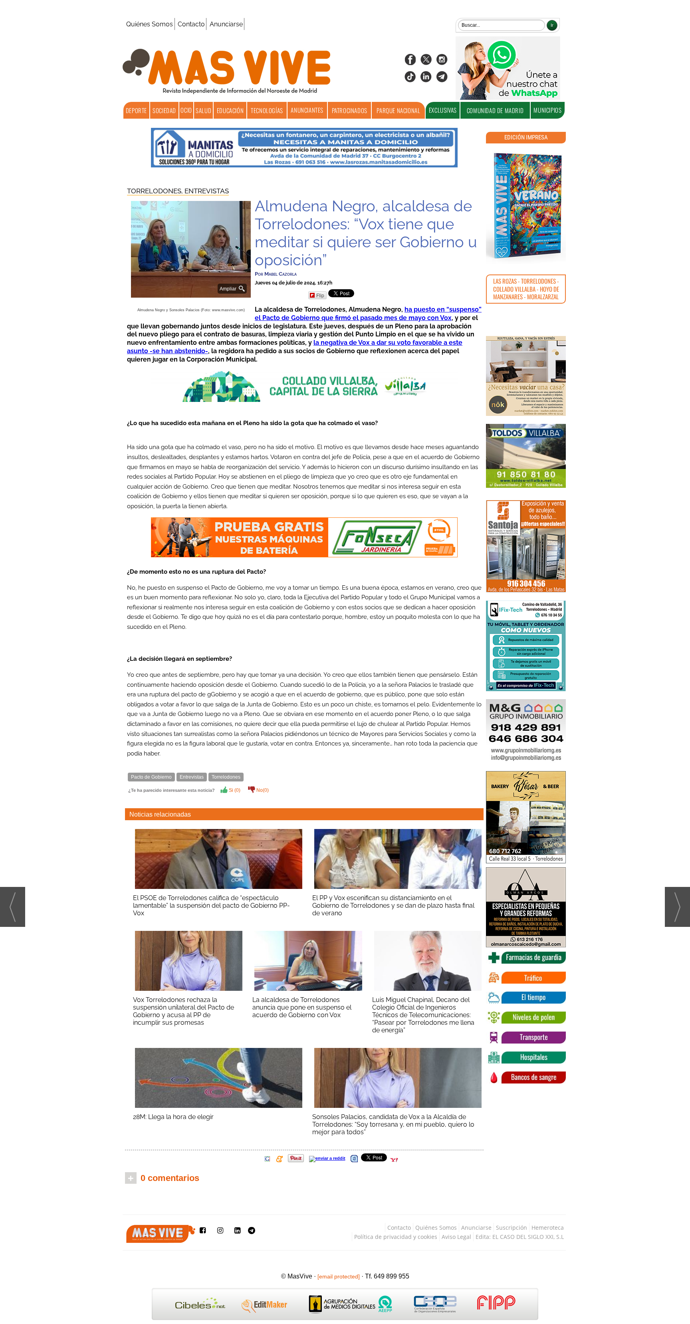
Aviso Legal (456, 1237)
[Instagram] (442, 62)
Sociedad (164, 110)
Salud (203, 110)
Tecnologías (267, 110)
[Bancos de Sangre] (526, 1077)
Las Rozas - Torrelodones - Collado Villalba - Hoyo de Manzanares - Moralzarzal (526, 288)
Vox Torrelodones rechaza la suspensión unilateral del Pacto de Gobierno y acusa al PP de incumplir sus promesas (183, 1011)
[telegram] (442, 79)
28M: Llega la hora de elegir (173, 1117)
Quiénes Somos (149, 24)
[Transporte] (526, 1038)
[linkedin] (426, 79)
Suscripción (511, 1227)
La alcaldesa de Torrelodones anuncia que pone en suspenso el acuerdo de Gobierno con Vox (301, 1007)
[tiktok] (410, 79)
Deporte (136, 110)
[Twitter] (426, 62)
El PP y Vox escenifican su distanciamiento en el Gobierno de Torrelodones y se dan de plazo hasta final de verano (393, 905)
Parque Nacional (398, 110)
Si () (234, 790)
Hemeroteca (547, 1227)
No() (262, 790)
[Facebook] (410, 62)
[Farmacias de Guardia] (526, 958)
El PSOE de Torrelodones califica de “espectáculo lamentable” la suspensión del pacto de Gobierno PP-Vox (211, 905)
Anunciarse (226, 24)
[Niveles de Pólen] (526, 1018)
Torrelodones (226, 777)
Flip (320, 295)
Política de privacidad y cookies (395, 1237)
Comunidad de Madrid (495, 110)
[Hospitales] (526, 1058)
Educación (230, 110)
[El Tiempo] (526, 998)
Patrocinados (349, 110)
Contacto (191, 24)
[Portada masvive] (526, 205)
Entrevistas (206, 191)
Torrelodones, (155, 191)
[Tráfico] (526, 978)
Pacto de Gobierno (151, 777)
